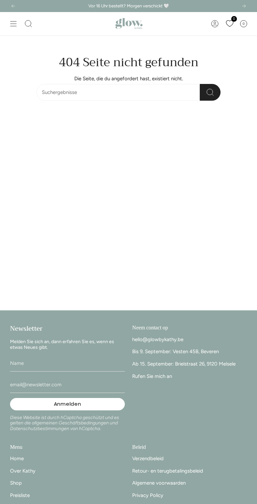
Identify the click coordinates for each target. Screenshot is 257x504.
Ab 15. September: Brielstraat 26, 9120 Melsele (184, 364)
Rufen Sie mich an (152, 376)
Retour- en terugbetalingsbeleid (167, 471)
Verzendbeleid (148, 459)
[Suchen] (210, 92)
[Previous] (13, 6)
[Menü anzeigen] (13, 23)
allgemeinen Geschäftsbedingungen (70, 423)
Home (17, 459)
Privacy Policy (147, 495)
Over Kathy (22, 471)
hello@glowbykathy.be (157, 339)
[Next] (244, 6)
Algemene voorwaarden (159, 483)
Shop (16, 483)
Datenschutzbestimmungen (39, 428)
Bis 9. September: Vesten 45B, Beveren (175, 351)
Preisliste (20, 495)
